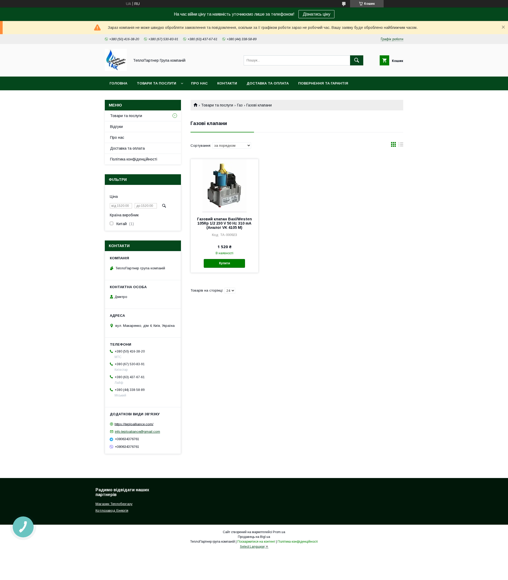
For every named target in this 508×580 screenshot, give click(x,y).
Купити (224, 263)
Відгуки (116, 126)
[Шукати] (356, 60)
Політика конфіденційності (133, 159)
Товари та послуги (156, 83)
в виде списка (400, 145)
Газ (240, 105)
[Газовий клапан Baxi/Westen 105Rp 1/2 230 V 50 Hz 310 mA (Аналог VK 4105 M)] (224, 185)
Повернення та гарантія (323, 83)
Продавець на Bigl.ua (254, 537)
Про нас (199, 83)
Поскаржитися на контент (256, 541)
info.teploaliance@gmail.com (137, 432)
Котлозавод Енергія (112, 510)
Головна (118, 83)
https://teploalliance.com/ (134, 424)
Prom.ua (279, 532)
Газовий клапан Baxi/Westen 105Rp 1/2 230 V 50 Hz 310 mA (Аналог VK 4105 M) (224, 223)
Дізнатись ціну (316, 14)
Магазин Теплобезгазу (114, 504)
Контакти (227, 83)
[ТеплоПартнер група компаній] (116, 70)
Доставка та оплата (268, 83)
